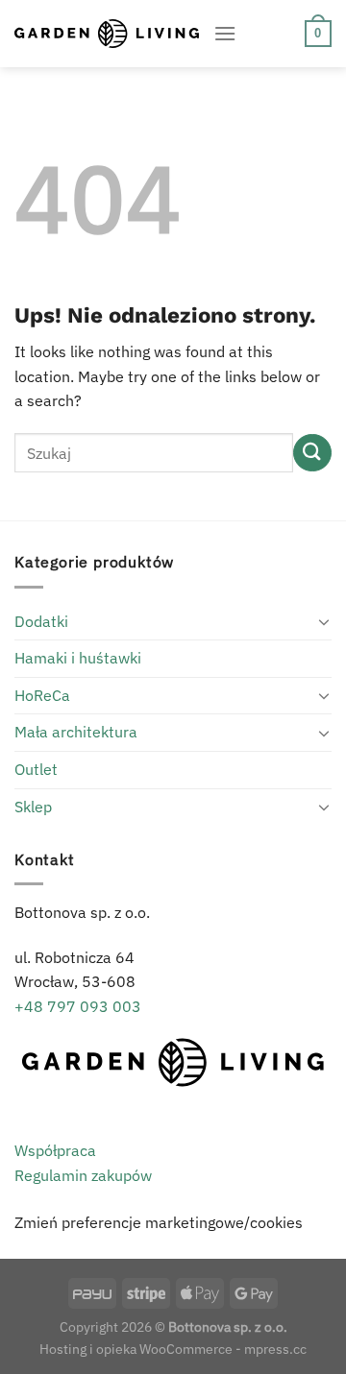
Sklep (33, 806)
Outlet (36, 769)
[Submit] (312, 452)
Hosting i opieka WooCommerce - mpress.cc (173, 1348)
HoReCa (42, 695)
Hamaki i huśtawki (77, 657)
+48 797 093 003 (77, 1006)
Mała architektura (75, 731)
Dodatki (41, 621)
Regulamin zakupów (83, 1175)
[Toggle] (324, 621)
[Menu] (224, 33)
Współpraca (55, 1150)
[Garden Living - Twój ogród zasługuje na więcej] (106, 33)
